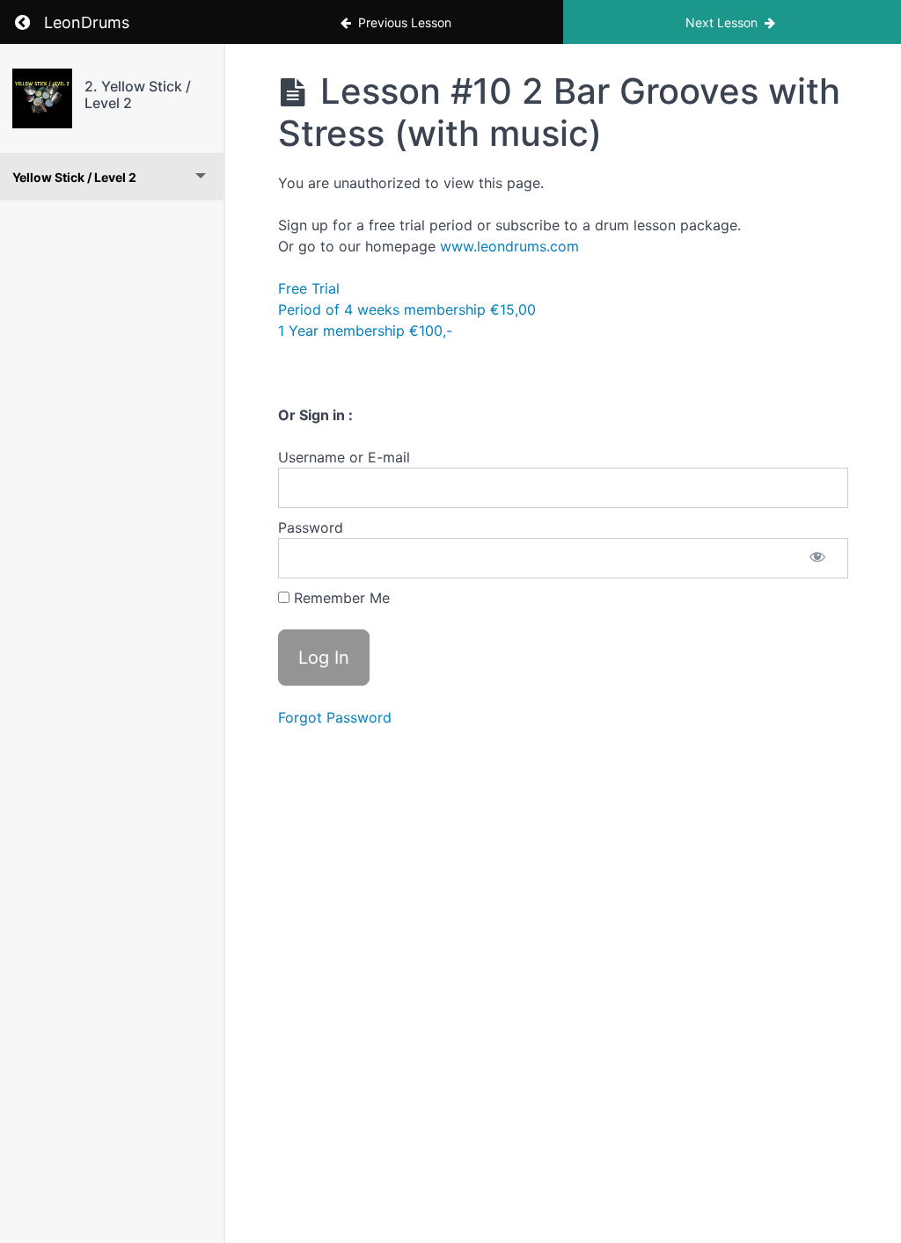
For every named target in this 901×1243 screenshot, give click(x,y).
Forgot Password (335, 717)
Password (310, 527)
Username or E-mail (344, 457)
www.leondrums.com (509, 246)
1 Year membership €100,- (365, 330)
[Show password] (817, 558)
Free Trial (309, 288)
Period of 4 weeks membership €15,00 (407, 309)
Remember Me (339, 598)
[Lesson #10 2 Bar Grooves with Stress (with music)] (42, 98)
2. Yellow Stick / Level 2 (137, 94)
